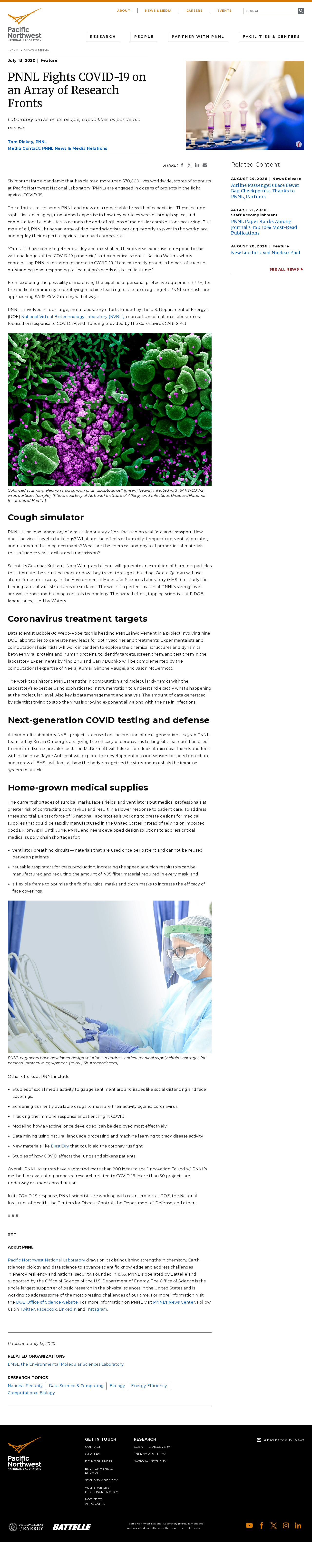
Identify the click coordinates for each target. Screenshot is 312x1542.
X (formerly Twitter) (274, 1525)
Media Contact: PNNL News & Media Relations (57, 148)
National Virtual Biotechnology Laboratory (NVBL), (72, 316)
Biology (117, 1385)
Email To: (205, 165)
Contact (93, 1446)
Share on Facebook (182, 165)
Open (299, 144)
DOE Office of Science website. (47, 1302)
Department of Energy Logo (26, 1527)
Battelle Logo (72, 1527)
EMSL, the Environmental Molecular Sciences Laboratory (66, 1364)
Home (13, 50)
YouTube (249, 1525)
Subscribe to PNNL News (283, 1440)
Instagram (97, 1309)
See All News (284, 269)
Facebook (47, 1309)
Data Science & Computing (76, 1385)
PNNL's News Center (174, 1302)
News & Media (158, 10)
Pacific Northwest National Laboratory (46, 1260)
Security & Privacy (101, 1480)
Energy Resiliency (150, 1454)
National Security (25, 1385)
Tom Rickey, (27, 142)
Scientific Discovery (152, 1446)
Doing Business (98, 1461)
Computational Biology (31, 1393)
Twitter (27, 1309)
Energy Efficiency (149, 1385)
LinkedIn (68, 1309)
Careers (194, 10)
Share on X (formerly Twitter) (189, 165)
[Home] (24, 24)
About (123, 10)
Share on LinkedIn (197, 165)
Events (224, 10)
